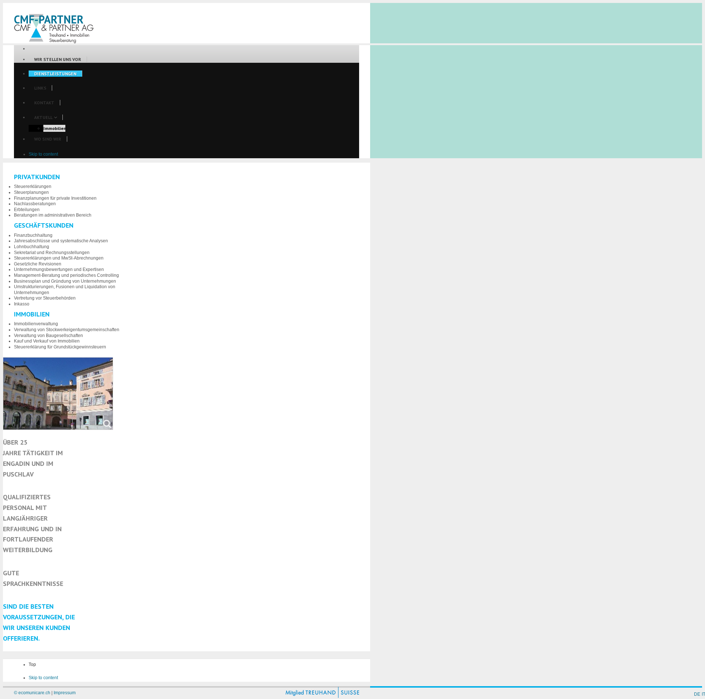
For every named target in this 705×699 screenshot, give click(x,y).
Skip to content (43, 154)
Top (32, 664)
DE (697, 694)
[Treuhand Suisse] (322, 696)
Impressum (65, 692)
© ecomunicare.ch (32, 692)
